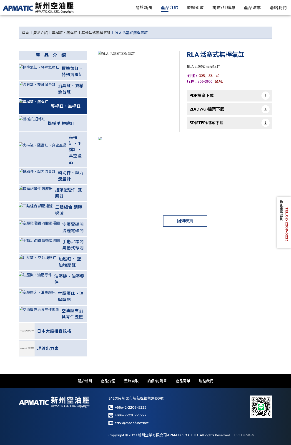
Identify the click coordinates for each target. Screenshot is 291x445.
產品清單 (252, 7)
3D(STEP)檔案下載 (206, 122)
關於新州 (144, 7)
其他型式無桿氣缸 (95, 32)
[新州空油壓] (38, 7)
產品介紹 (169, 7)
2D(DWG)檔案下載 (207, 109)
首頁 (25, 32)
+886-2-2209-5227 (130, 415)
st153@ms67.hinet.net (131, 422)
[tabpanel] (138, 91)
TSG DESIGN (243, 435)
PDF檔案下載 (202, 95)
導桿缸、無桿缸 (64, 32)
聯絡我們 (278, 7)
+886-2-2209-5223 (130, 407)
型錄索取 (195, 7)
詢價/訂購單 (224, 7)
